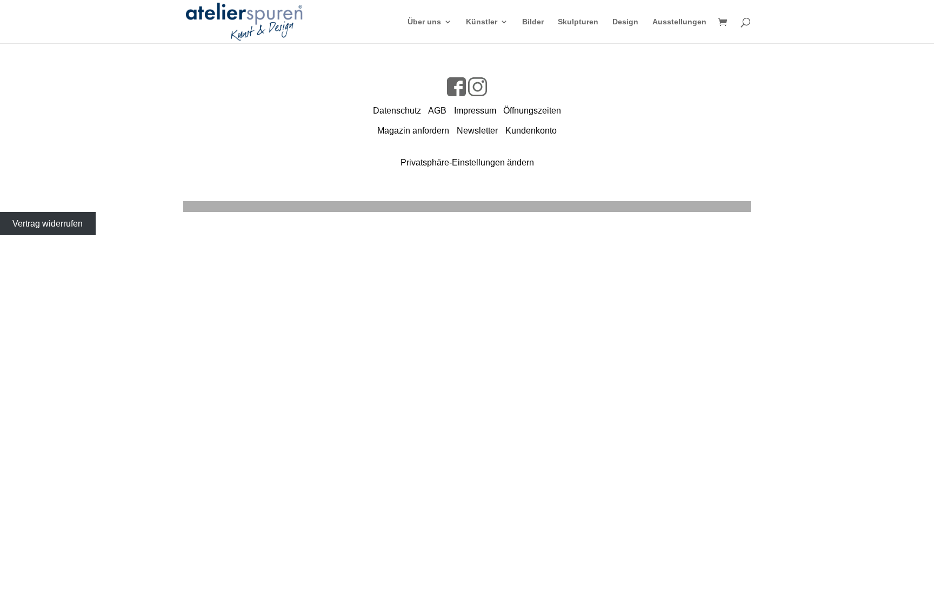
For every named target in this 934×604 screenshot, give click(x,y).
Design (625, 22)
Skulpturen (578, 22)
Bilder (533, 22)
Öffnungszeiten (532, 110)
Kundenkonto (531, 130)
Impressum (475, 110)
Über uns (424, 22)
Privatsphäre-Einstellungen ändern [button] (467, 162)
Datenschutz (397, 110)
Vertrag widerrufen (47, 223)
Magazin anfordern (413, 130)
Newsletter (477, 130)
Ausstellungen (679, 22)
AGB (437, 110)
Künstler (481, 22)
